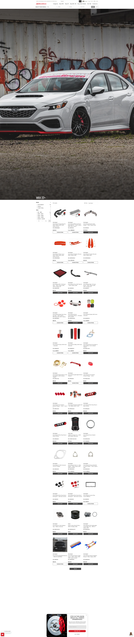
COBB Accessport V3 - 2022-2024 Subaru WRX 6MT (74, 435)
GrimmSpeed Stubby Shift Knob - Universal (90, 315)
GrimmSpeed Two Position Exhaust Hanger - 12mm (89, 375)
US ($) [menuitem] (97, 1)
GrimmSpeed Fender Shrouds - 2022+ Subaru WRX (90, 255)
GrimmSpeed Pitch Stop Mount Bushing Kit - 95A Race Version (59, 496)
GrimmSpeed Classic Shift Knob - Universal (60, 345)
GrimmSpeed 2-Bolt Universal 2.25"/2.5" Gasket (59, 466)
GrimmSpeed (55, 222)
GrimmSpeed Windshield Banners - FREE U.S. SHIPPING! (60, 556)
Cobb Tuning (70, 433)
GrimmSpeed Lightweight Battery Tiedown (75, 375)
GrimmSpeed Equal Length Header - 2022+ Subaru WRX (89, 224)
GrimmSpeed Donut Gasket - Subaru (89, 435)
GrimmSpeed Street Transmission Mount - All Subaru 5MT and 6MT (75, 315)
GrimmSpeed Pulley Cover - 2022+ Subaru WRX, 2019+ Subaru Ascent (59, 255)
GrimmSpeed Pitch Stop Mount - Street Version (60, 435)
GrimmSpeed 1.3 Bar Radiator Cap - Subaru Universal (59, 526)
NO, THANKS (77, 634)
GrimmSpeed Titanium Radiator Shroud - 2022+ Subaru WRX (90, 556)
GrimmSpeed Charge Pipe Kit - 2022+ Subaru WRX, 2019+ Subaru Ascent (59, 225)
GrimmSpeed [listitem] (41, 204)
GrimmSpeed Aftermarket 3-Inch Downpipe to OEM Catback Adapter (60, 376)
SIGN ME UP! (77, 631)
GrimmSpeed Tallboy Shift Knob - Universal (75, 345)
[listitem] (43, 212)
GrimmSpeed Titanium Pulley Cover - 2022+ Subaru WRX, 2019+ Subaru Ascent (74, 557)
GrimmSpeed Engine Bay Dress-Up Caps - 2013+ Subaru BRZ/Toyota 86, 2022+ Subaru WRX (60, 315)
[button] (85, 1)
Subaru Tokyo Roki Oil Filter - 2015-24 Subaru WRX (74, 526)
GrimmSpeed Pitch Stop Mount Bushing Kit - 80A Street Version (75, 496)
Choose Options (60, 232)
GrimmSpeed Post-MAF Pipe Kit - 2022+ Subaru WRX (75, 285)
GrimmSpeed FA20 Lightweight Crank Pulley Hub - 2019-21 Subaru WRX (90, 526)
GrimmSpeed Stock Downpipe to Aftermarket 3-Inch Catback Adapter (90, 346)
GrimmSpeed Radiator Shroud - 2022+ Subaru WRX (75, 255)
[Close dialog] (86, 615)
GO (49, 220)
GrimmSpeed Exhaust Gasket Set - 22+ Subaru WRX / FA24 (75, 405)
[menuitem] (90, 1)
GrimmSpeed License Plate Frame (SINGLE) (89, 496)
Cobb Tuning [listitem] (40, 208)
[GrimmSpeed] (42, 4)
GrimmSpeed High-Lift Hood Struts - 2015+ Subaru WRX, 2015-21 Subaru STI (89, 285)
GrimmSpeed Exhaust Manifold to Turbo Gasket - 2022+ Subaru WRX (90, 466)
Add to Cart (90, 232)
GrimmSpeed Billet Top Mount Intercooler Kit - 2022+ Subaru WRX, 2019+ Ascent (74, 225)
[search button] (80, 1)
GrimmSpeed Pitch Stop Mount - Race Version (90, 405)
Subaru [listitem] (39, 206)
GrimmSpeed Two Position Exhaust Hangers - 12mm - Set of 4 (60, 406)
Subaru (69, 523)
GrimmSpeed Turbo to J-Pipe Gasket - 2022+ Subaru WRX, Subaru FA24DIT (74, 466)
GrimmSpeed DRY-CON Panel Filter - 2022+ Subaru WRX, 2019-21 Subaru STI (59, 285)
